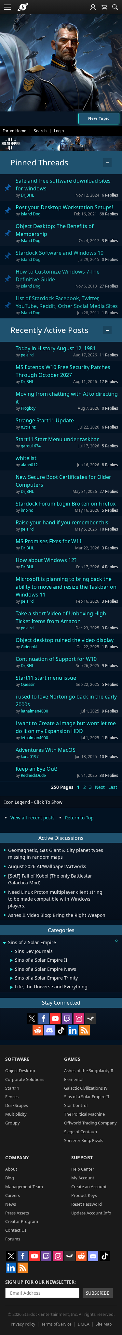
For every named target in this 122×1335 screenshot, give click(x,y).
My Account (82, 1178)
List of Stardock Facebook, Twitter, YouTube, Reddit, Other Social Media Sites (67, 302)
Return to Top (79, 818)
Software (17, 1059)
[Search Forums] (115, 7)
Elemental (73, 1079)
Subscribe (97, 1293)
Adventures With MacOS (45, 749)
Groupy (12, 1123)
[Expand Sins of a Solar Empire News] (11, 969)
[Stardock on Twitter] (32, 1018)
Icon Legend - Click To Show (33, 802)
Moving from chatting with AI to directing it (67, 397)
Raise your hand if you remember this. (63, 522)
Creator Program (21, 1221)
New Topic (99, 118)
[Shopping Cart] (104, 7)
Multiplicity (16, 1114)
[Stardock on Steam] (90, 1018)
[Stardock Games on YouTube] (55, 1018)
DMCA (83, 1324)
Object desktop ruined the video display (65, 640)
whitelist (26, 458)
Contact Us (15, 1230)
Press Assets (17, 1213)
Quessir (28, 684)
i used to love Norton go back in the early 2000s (66, 700)
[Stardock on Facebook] (43, 1018)
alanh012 (29, 465)
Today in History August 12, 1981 (56, 348)
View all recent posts (32, 818)
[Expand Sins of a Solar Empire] (4, 943)
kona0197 (30, 756)
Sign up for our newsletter (40, 1282)
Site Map (104, 1324)
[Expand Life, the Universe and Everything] (11, 987)
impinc (27, 510)
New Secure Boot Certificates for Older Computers (63, 480)
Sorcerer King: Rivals (83, 1140)
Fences (12, 1096)
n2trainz (28, 427)
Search (40, 131)
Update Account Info (91, 1213)
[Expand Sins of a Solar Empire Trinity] (11, 978)
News (10, 1204)
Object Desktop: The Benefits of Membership (55, 230)
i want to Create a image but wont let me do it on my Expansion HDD (66, 727)
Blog (9, 1178)
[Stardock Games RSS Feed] (84, 1030)
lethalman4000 (34, 711)
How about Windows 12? (46, 560)
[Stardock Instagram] (79, 1018)
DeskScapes (16, 1105)
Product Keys (84, 1195)
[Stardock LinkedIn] (73, 1030)
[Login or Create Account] (93, 7)
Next (100, 787)
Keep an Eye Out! (36, 768)
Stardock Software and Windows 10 (59, 252)
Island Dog (30, 214)
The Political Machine (84, 1114)
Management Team (24, 1186)
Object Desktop (20, 1070)
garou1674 (31, 446)
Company (17, 1157)
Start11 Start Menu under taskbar (57, 439)
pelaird (27, 355)
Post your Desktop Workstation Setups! (64, 207)
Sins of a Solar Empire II (86, 1096)
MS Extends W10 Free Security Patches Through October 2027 (63, 371)
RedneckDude (33, 775)
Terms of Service (56, 1324)
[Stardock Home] (23, 7)
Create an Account (89, 1186)
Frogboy (28, 408)
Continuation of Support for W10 (56, 658)
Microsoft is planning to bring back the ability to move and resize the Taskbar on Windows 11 (66, 586)
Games (72, 1059)
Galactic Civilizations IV (86, 1088)
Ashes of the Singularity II (88, 1070)
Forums (12, 1239)
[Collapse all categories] (116, 941)
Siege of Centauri (80, 1132)
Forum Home (14, 131)
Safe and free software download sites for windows (63, 184)
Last (112, 787)
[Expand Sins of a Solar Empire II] (11, 960)
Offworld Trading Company (90, 1123)
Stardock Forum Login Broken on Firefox (65, 503)
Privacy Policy (23, 1324)
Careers (12, 1195)
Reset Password (86, 1204)
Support (82, 1157)
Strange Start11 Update (45, 420)
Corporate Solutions (24, 1079)
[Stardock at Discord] (49, 1030)
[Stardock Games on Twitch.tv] (67, 1018)
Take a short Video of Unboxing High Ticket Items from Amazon (61, 617)
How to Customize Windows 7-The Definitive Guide (58, 275)
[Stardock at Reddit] (38, 1030)
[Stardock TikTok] (61, 1030)
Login (59, 131)
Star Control (76, 1105)
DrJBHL (27, 195)
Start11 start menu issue (46, 677)
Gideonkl (29, 646)
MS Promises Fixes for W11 (49, 541)
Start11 (12, 1088)
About (11, 1169)
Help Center (82, 1169)
